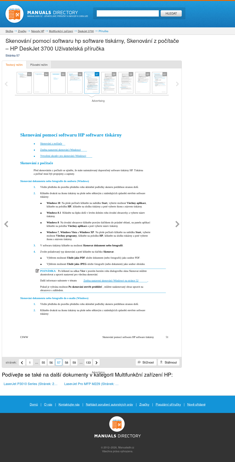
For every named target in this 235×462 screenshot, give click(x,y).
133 (88, 362)
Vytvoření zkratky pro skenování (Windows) (63, 155)
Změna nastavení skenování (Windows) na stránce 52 (111, 280)
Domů (34, 404)
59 (74, 362)
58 (66, 362)
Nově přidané (196, 404)
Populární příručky (168, 404)
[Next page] (177, 224)
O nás (48, 404)
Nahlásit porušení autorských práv (109, 404)
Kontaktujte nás (69, 404)
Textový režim (14, 64)
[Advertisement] (92, 107)
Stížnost (148, 362)
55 (43, 362)
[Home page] (14, 14)
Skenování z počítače (51, 143)
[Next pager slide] (177, 84)
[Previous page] (6, 224)
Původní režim (39, 64)
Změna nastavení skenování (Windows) (60, 149)
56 (51, 362)
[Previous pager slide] (6, 84)
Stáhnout (170, 362)
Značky (144, 404)
